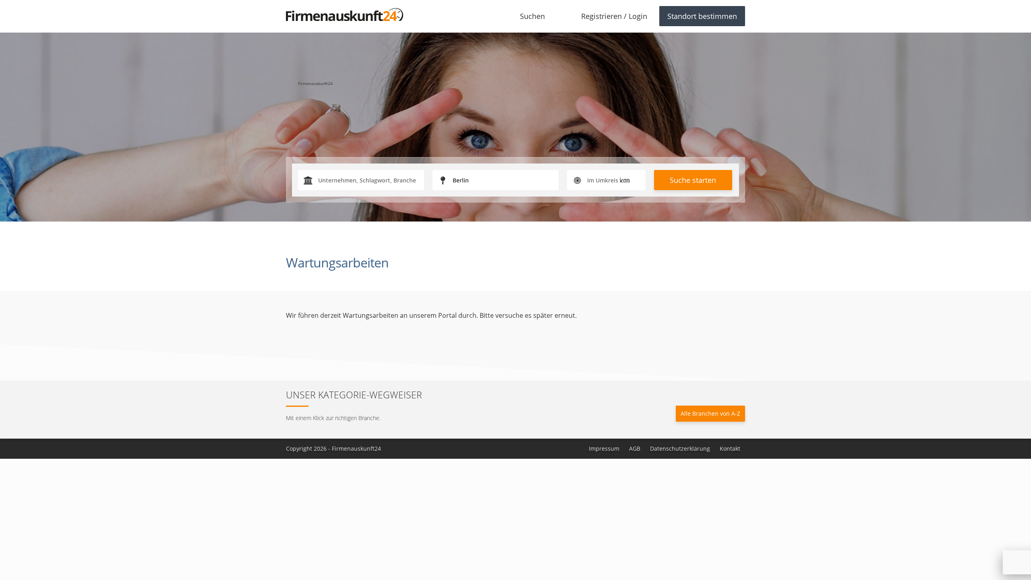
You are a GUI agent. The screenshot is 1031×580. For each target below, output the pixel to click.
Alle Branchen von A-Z (710, 413)
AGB (634, 448)
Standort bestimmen (702, 16)
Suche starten (693, 180)
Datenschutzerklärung (680, 448)
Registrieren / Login (614, 16)
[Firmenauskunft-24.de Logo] (344, 14)
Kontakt (730, 448)
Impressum (604, 448)
